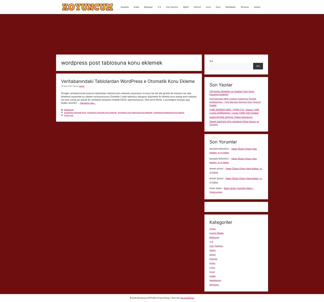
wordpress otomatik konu (75, 112)
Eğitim (186, 7)
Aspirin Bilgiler (216, 233)
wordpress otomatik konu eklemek (102, 112)
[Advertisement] (162, 33)
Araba (136, 7)
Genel (212, 254)
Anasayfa (125, 7)
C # (159, 7)
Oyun (218, 7)
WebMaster (231, 7)
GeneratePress (187, 298)
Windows (245, 7)
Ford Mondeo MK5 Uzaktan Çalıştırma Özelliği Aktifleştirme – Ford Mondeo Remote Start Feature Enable (235, 102)
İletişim (257, 7)
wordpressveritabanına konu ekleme (169, 112)
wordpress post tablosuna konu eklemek (135, 112)
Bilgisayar (148, 7)
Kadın (212, 263)
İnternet (197, 7)
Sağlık (212, 276)
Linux (208, 7)
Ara (211, 61)
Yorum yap (68, 115)
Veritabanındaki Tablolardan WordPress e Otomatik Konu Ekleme (128, 81)
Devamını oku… (88, 103)
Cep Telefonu (172, 7)
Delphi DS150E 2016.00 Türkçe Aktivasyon (230, 117)
